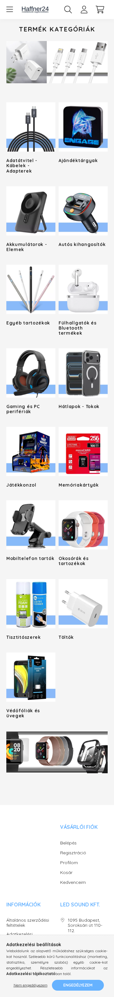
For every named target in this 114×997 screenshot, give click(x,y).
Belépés (68, 843)
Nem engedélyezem (31, 985)
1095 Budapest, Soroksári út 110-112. (85, 925)
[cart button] (99, 9)
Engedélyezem (77, 985)
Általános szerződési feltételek (27, 923)
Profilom (69, 862)
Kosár (66, 872)
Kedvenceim (73, 882)
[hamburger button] (9, 9)
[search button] (68, 9)
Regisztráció (73, 853)
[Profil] (84, 9)
